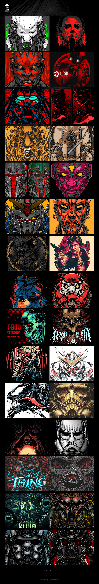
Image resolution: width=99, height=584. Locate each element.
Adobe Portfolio (54, 580)
